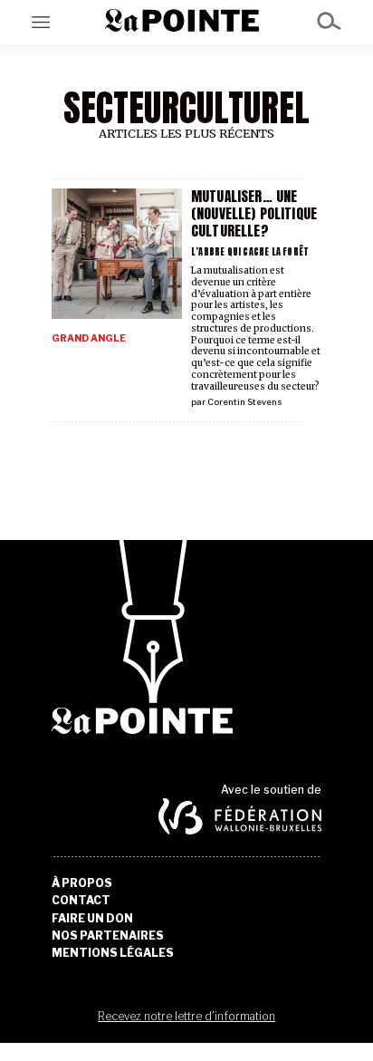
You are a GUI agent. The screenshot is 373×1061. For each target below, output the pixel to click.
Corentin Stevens (244, 402)
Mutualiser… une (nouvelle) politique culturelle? (254, 213)
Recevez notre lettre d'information (186, 1016)
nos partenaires (108, 936)
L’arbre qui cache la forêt (250, 251)
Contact (81, 900)
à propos (82, 883)
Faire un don (92, 918)
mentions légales (113, 953)
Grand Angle (89, 338)
